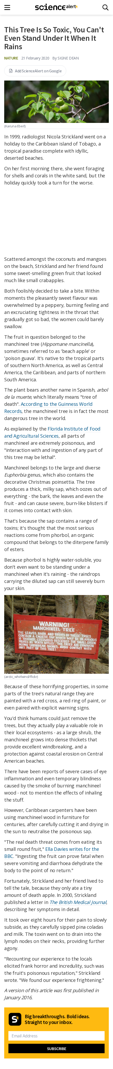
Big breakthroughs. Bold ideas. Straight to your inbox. (57, 1019)
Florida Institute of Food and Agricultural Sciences (52, 432)
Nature (11, 58)
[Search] (105, 7)
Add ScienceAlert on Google (38, 70)
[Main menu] (8, 7)
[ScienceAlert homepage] (56, 7)
